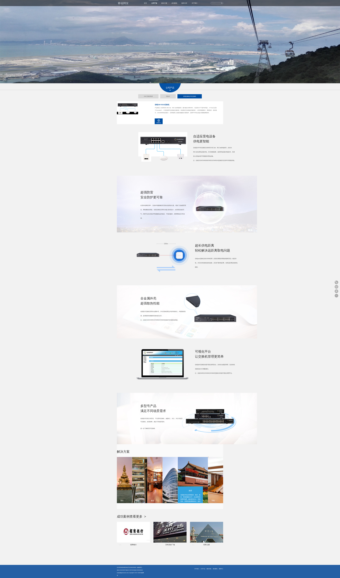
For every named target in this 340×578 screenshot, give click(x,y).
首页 (145, 3)
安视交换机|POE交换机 (189, 96)
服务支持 (184, 3)
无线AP (168, 96)
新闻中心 (221, 568)
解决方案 (164, 3)
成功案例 (174, 3)
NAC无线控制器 (148, 96)
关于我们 (194, 3)
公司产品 (154, 3)
